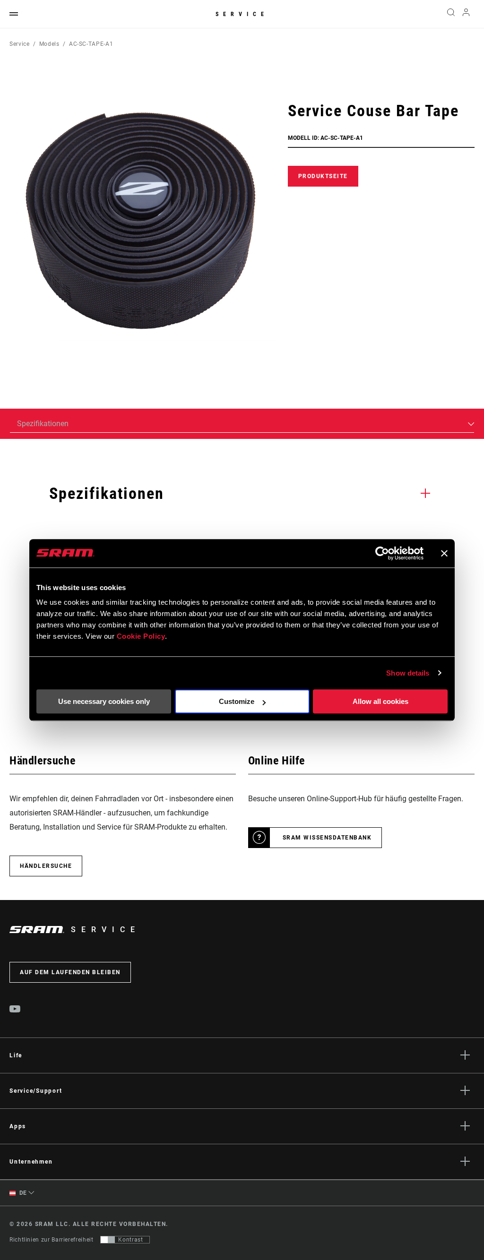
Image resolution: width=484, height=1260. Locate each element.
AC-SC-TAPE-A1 (91, 44)
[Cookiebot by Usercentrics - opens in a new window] (382, 553)
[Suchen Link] (451, 14)
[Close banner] (444, 553)
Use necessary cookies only (104, 701)
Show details (407, 673)
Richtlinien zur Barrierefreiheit (51, 1239)
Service (242, 14)
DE (22, 1193)
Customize (236, 701)
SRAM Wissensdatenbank (327, 837)
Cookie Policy (141, 636)
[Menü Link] (13, 14)
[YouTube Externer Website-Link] (15, 1010)
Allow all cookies (380, 701)
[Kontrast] (108, 1239)
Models (49, 44)
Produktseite (323, 176)
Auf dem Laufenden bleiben (70, 972)
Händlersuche (46, 866)
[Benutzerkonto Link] (466, 14)
